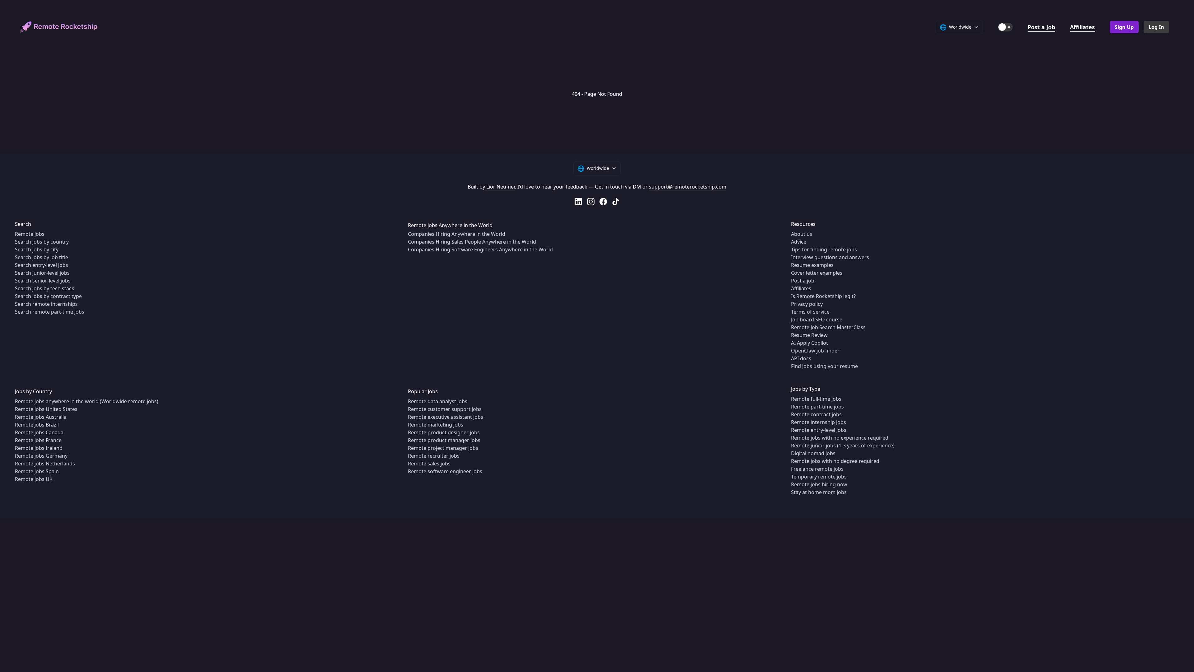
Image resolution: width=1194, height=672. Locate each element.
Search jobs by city (36, 249)
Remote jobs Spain (37, 471)
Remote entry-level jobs (818, 430)
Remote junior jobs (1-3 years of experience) (843, 445)
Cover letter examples (816, 272)
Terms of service (810, 311)
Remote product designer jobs (444, 432)
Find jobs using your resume (824, 366)
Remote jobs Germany (41, 455)
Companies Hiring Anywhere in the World (456, 234)
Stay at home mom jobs (819, 492)
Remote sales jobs (429, 463)
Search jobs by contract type (48, 296)
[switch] (1005, 27)
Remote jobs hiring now (819, 484)
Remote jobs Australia (41, 416)
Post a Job (1041, 27)
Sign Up (1124, 27)
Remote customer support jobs (445, 409)
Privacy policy (807, 304)
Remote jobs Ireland (38, 448)
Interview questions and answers (830, 257)
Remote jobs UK (34, 479)
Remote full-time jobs (816, 398)
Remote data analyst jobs (437, 401)
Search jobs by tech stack (44, 288)
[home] (59, 27)
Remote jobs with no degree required (835, 461)
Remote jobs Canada (39, 432)
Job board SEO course (816, 319)
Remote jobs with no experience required (839, 437)
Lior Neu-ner (500, 186)
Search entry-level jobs (41, 265)
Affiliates (1082, 27)
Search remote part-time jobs (49, 311)
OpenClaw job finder (815, 350)
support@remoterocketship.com (687, 186)
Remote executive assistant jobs (445, 416)
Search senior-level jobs (43, 280)
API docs (801, 358)
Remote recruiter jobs (434, 455)
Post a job (802, 280)
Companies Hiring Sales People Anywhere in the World (472, 241)
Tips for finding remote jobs (824, 249)
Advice (798, 241)
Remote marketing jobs (435, 424)
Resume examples (812, 265)
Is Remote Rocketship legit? (823, 296)
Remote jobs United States (46, 409)
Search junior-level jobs (42, 272)
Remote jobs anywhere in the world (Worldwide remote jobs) (86, 401)
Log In (1156, 27)
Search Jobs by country (42, 241)
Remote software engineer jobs (445, 471)
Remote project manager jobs (443, 448)
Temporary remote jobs (819, 476)
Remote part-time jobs (817, 406)
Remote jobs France (38, 440)
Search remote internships (46, 304)
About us (801, 234)
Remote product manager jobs (444, 440)
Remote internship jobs (818, 422)
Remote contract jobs (816, 414)
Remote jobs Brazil (37, 424)
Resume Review (809, 335)
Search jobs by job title (41, 257)
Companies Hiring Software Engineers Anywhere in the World (480, 249)
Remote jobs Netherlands (45, 463)
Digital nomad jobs (813, 453)
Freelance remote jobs (817, 468)
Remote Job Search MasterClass (828, 327)
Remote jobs (29, 234)
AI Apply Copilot (809, 342)
